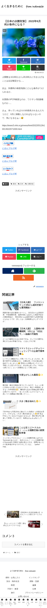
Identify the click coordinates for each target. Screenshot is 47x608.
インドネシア (34, 577)
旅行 (6, 184)
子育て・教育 (12, 589)
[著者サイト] (12, 271)
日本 (21, 184)
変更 (14, 184)
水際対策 (30, 184)
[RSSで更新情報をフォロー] (23, 278)
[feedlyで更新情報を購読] (34, 271)
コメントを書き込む (23, 544)
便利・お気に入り (12, 577)
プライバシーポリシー (34, 593)
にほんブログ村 (9, 148)
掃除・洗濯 (34, 581)
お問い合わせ (23, 596)
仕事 (34, 589)
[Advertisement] (23, 216)
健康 (34, 585)
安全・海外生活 (12, 581)
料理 (13, 585)
